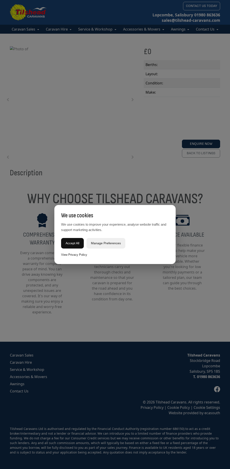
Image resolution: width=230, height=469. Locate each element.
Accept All (72, 243)
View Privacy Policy (74, 254)
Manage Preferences (106, 243)
